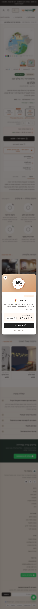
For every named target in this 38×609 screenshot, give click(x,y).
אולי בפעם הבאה (19, 331)
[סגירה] (5, 278)
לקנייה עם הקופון (20, 325)
